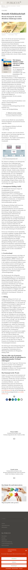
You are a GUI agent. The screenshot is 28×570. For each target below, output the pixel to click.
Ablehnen (14, 562)
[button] (26, 550)
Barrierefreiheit (5, 545)
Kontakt (3, 538)
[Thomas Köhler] (14, 418)
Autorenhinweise (6, 525)
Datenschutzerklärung (15, 568)
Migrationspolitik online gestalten (10, 502)
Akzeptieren (14, 558)
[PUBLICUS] (14, 2)
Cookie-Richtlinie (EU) (7, 543)
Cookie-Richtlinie (8, 568)
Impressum (20, 568)
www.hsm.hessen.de (7, 390)
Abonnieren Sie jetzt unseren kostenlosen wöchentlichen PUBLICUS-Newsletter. (13, 114)
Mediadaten (4, 527)
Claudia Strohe (14, 469)
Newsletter (4, 536)
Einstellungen (14, 565)
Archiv (3, 523)
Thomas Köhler (14, 431)
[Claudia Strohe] (14, 456)
